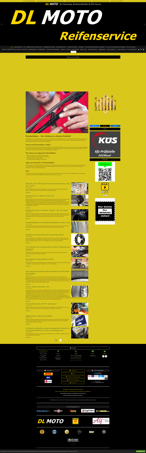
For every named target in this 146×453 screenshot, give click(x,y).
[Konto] (138, 49)
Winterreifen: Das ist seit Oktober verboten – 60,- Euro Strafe (47, 210)
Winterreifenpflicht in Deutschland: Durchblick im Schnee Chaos (48, 222)
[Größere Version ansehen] (105, 172)
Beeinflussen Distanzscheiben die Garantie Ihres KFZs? (45, 235)
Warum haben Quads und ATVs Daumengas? (41, 304)
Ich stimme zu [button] (140, 451)
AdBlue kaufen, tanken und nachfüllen (39, 316)
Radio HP (105, 195)
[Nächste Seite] (60, 340)
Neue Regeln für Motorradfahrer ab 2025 (40, 259)
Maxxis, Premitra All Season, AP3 (37, 287)
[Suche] (141, 49)
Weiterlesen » (28, 192)
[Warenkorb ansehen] (143, 49)
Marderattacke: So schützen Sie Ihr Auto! (40, 196)
